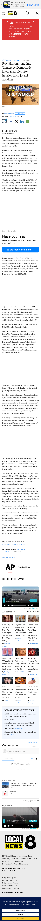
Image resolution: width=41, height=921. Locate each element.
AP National (21, 549)
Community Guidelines (10, 859)
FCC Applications (17, 861)
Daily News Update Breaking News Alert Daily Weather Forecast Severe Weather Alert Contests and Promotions (10, 883)
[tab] (8, 759)
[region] (20, 772)
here (12, 735)
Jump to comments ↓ (9, 557)
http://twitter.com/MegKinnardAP (13, 544)
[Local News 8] (15, 13)
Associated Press (9, 113)
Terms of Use (16, 856)
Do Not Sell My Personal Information (15, 864)
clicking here (19, 728)
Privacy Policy (28, 856)
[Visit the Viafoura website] (34, 801)
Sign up (35, 742)
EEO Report (6, 856)
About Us (22, 859)
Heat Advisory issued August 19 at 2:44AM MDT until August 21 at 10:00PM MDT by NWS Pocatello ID (20, 33)
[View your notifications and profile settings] (36, 759)
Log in (30, 742)
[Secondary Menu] (5, 13)
